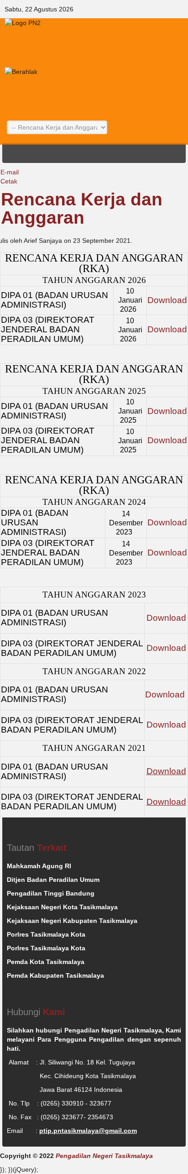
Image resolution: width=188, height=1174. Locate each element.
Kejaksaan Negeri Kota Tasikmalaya (62, 907)
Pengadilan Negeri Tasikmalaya (104, 1155)
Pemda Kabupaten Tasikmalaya (55, 975)
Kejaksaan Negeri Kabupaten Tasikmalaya (72, 920)
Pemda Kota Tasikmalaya (45, 961)
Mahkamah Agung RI (39, 866)
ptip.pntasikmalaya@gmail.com (88, 1130)
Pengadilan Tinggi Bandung (50, 893)
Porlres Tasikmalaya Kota (46, 934)
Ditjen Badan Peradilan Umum (53, 879)
